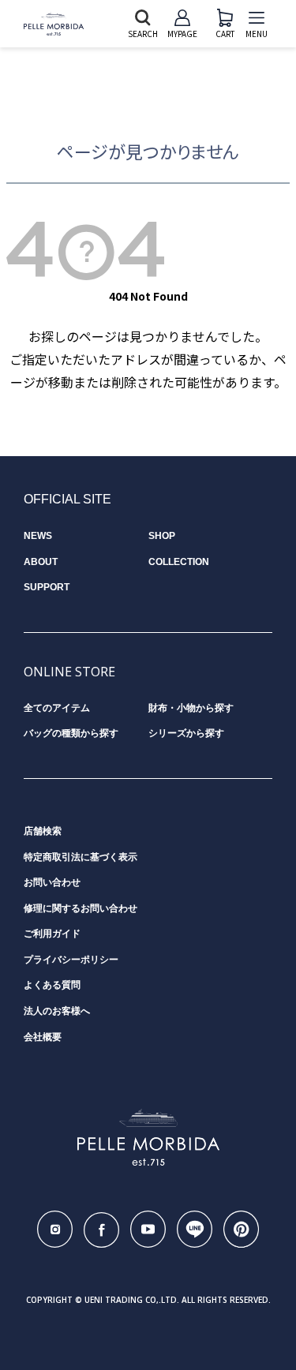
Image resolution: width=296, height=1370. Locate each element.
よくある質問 (52, 984)
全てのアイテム (57, 707)
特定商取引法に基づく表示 (80, 857)
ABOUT (41, 561)
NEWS (38, 535)
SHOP (161, 535)
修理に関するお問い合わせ (80, 908)
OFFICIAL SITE (67, 499)
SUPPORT (46, 587)
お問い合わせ (52, 882)
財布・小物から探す (191, 707)
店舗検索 (43, 831)
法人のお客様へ (57, 1010)
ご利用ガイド (52, 933)
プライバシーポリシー (71, 959)
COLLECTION (178, 561)
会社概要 (43, 1036)
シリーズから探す (186, 733)
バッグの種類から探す (71, 733)
